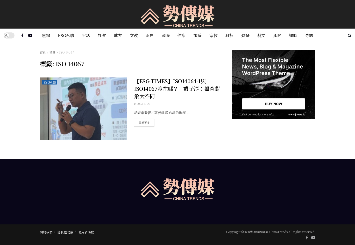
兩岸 (150, 35)
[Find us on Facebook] (22, 35)
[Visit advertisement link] (273, 84)
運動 (293, 35)
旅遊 (197, 35)
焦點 (46, 35)
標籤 (52, 52)
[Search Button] (349, 35)
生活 (86, 35)
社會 (102, 35)
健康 (182, 35)
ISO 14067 (66, 52)
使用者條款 (86, 232)
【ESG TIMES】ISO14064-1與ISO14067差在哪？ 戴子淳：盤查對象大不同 (177, 88)
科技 (229, 35)
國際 (166, 35)
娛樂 (245, 35)
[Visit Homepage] (177, 14)
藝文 (261, 35)
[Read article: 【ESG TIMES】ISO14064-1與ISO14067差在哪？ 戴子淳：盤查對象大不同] (83, 108)
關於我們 (46, 232)
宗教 (213, 35)
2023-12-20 (143, 104)
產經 (277, 35)
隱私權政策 (65, 232)
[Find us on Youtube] (30, 35)
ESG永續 (66, 35)
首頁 (43, 52)
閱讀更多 (146, 121)
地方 (118, 35)
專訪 (309, 35)
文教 (134, 35)
